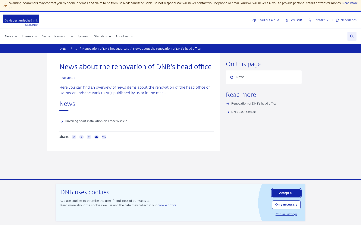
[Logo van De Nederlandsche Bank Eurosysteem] (21, 20)
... (76, 48)
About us (122, 36)
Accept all (286, 193)
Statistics (100, 36)
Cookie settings (286, 214)
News (9, 36)
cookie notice (167, 205)
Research (83, 36)
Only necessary (286, 204)
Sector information (55, 36)
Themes (27, 36)
